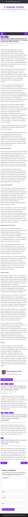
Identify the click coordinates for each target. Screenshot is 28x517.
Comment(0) (5, 45)
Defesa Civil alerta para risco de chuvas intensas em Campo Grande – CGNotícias (13, 442)
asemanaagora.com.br (19, 43)
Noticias (6, 36)
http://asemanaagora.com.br (14, 374)
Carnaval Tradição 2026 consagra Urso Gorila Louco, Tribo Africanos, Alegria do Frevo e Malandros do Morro (13, 388)
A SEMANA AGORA (14, 7)
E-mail (3, 497)
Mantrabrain (22, 515)
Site (3, 503)
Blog (2, 36)
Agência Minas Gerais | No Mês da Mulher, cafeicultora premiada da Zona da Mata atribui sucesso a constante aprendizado (14, 417)
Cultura (6, 384)
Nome (3, 491)
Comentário (5, 477)
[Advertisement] (14, 22)
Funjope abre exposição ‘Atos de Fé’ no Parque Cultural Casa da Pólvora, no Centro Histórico (24, 463)
